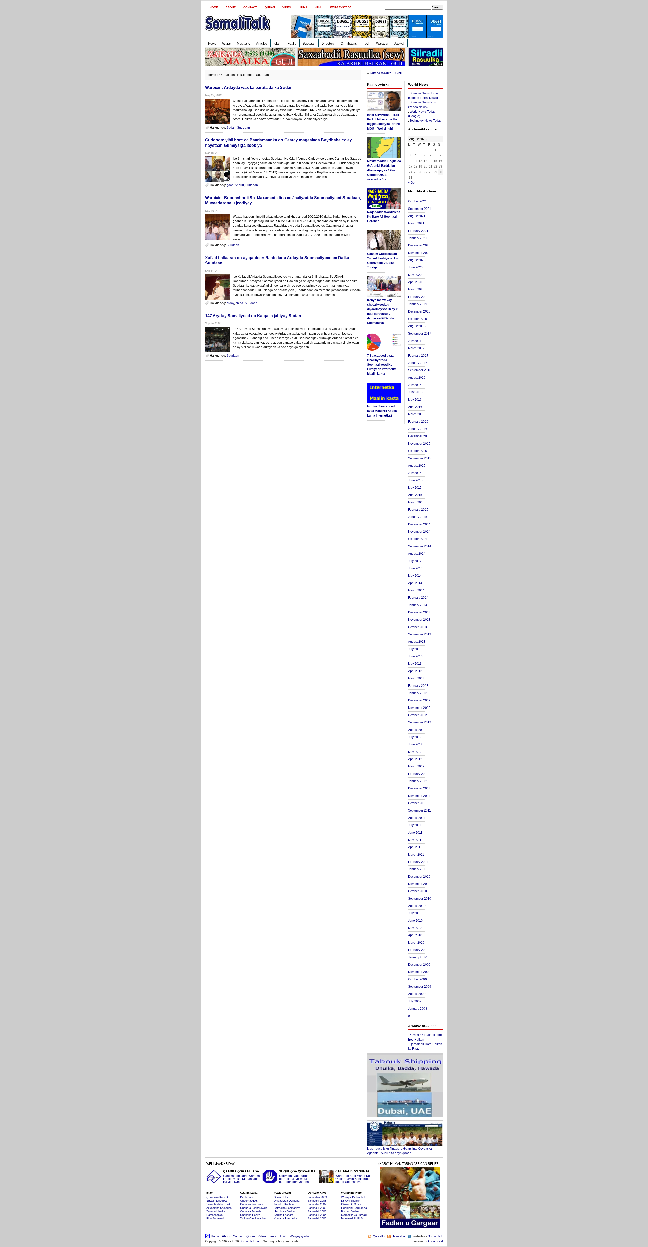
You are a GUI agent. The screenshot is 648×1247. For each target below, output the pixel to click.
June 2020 (415, 267)
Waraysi (382, 43)
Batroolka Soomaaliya (287, 1207)
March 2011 (416, 854)
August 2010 (417, 906)
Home (214, 7)
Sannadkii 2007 (317, 1204)
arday (230, 303)
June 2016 (415, 392)
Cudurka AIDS (249, 1200)
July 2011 (414, 825)
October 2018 (417, 319)
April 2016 (415, 407)
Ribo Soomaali (215, 1218)
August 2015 (417, 465)
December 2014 (419, 524)
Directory (328, 43)
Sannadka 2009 (317, 1197)
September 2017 (419, 333)
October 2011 (417, 803)
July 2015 (414, 473)
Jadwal (399, 43)
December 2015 (419, 436)
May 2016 (415, 399)
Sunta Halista (282, 1197)
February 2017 (418, 355)
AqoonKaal (435, 1241)
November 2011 (419, 796)
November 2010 (419, 884)
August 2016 (417, 377)
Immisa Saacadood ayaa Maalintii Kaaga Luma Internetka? (382, 411)
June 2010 (415, 920)
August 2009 (417, 994)
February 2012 (418, 774)
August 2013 (417, 641)
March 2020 (416, 289)
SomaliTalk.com (250, 1241)
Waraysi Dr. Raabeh (353, 1197)
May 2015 (415, 487)
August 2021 (417, 216)
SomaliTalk (435, 1236)
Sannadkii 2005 (317, 1211)
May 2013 (415, 664)
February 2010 (418, 950)
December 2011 (419, 788)
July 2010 (414, 913)
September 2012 (419, 722)
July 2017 (414, 341)
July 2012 (414, 737)
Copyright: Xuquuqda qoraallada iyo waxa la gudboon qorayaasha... (297, 1177)
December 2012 (419, 700)
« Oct (411, 182)
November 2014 (419, 531)
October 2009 (417, 979)
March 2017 (416, 348)
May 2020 (415, 275)
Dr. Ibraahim (247, 1197)
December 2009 (419, 964)
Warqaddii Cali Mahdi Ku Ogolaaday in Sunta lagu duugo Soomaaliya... (352, 1177)
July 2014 (414, 561)
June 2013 (415, 656)
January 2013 (417, 693)
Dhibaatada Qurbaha (286, 1200)
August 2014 (417, 553)
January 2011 (417, 869)
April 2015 (415, 495)
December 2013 (419, 612)
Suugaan (308, 43)
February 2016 (418, 421)
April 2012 (415, 759)
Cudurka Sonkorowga (253, 1207)
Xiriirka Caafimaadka (253, 1218)
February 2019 (418, 297)
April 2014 (415, 583)
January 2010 (417, 957)
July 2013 (414, 649)
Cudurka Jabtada (250, 1211)
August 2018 (417, 326)
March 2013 (416, 678)
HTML (318, 7)
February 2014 (418, 597)
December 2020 (419, 245)
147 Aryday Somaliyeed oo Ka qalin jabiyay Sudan (253, 316)
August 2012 (417, 730)
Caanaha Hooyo (250, 1214)
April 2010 (415, 935)
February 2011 (418, 862)
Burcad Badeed (350, 1211)
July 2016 (414, 385)
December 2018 (419, 311)
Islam (277, 43)
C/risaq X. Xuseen (352, 1204)
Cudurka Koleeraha (252, 1204)
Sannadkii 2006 (317, 1207)
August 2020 (417, 260)
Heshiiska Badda (284, 1211)
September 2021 (419, 209)
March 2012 (416, 766)
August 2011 (416, 818)
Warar (226, 43)
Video (286, 7)
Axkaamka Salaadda (219, 1207)
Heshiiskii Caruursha (354, 1207)
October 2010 (417, 891)
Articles (261, 43)
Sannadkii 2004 (317, 1214)
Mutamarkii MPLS (352, 1218)
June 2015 (415, 480)
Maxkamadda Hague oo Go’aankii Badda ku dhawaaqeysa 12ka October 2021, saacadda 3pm (384, 170)
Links (303, 7)
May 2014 (415, 575)
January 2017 (417, 363)
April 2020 (415, 282)
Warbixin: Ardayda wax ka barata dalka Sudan (249, 87)
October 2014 (417, 539)
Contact (250, 7)
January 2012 (417, 781)
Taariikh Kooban (284, 1204)
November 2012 (419, 708)
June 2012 (415, 744)
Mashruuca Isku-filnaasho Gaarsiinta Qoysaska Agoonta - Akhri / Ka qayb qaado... (399, 1151)
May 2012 (415, 752)
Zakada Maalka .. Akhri (386, 73)
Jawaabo (398, 1236)
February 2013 (418, 686)
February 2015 (418, 509)
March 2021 (416, 223)
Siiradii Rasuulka (216, 1200)
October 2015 (417, 451)
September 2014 (419, 546)
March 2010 (416, 942)
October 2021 (417, 201)
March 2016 (416, 414)
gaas (230, 185)
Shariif (239, 185)
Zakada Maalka (215, 1211)
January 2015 (417, 517)
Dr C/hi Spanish (350, 1200)
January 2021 (417, 238)
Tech (366, 43)
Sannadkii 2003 (317, 1218)
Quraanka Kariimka (218, 1197)
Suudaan (243, 127)
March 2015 (416, 502)
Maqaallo (243, 43)
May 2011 (414, 840)
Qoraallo (379, 1236)
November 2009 (419, 972)
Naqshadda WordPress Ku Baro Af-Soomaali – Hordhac (383, 216)
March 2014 (416, 590)
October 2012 (417, 715)
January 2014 (417, 605)
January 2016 (417, 429)
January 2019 (417, 304)
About (231, 7)
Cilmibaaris (349, 43)
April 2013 (415, 671)
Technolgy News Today (425, 120)
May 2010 (415, 928)
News (212, 43)
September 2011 (419, 810)
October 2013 (417, 627)
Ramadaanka (214, 1214)
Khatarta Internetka (285, 1218)
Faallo (292, 43)
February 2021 (418, 231)
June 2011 (415, 832)
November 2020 (419, 253)
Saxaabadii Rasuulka (219, 1204)
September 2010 (419, 898)
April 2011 (415, 847)
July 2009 (414, 1001)
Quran (270, 7)
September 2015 (419, 458)
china (239, 303)
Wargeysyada (341, 7)
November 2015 (419, 443)
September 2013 (419, 634)
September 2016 (419, 370)
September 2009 (419, 986)
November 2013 (419, 619)
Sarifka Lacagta (283, 1214)
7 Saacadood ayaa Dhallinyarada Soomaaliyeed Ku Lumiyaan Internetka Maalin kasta (382, 365)
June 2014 (415, 568)
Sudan (231, 127)
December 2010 (419, 876)
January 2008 (417, 1008)
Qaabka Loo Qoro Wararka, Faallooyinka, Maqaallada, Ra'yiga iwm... (242, 1177)
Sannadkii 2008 (317, 1200)
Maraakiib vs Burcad (354, 1214)
